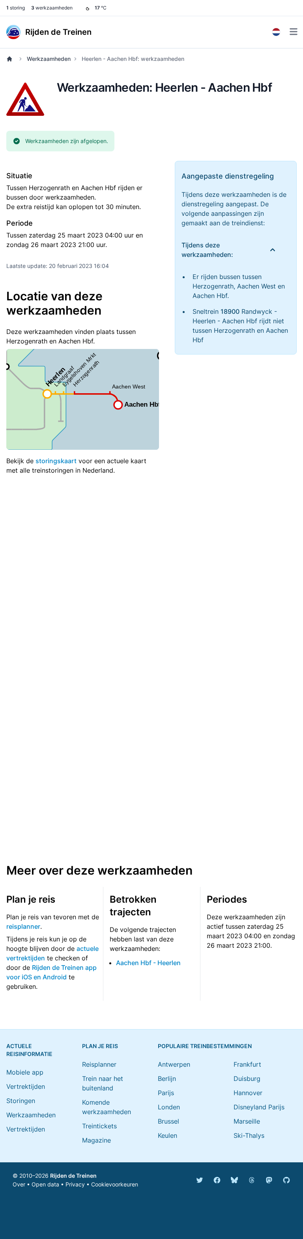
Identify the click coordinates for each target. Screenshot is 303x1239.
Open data (45, 1184)
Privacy (75, 1184)
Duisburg (247, 1078)
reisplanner (23, 926)
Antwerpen (174, 1064)
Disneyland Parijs (259, 1107)
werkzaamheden (52, 8)
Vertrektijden (25, 1086)
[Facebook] (217, 1180)
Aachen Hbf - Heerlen (148, 963)
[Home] (11, 59)
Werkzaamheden (49, 58)
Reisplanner (99, 1064)
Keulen (167, 1135)
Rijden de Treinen (73, 1175)
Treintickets (99, 1126)
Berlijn (167, 1078)
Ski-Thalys (249, 1135)
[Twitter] (200, 1180)
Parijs (166, 1093)
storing (15, 8)
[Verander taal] (276, 32)
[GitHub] (286, 1180)
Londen (169, 1107)
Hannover (248, 1093)
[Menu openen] (293, 32)
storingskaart (56, 461)
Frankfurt (247, 1064)
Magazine (96, 1140)
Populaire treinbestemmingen (205, 1046)
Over (19, 1184)
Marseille (247, 1121)
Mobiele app (24, 1072)
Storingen (20, 1101)
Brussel (168, 1121)
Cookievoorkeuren (114, 1184)
